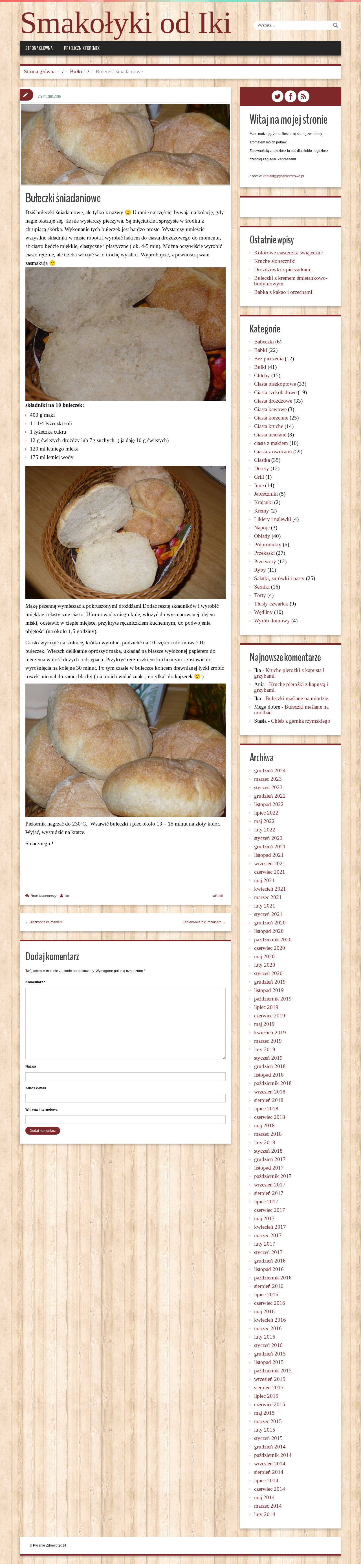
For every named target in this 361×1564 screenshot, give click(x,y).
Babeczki (264, 342)
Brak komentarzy (43, 896)
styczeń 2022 (268, 838)
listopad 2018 (269, 1075)
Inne (259, 485)
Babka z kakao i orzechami (283, 292)
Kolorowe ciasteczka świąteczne (288, 253)
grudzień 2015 (270, 1354)
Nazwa (30, 1066)
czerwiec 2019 (269, 1016)
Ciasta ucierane (270, 435)
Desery (261, 468)
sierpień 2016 (268, 1286)
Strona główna (38, 48)
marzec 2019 (268, 1041)
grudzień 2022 (270, 796)
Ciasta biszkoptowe (275, 384)
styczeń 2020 (268, 973)
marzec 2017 (268, 1235)
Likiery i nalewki (272, 519)
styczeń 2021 (268, 914)
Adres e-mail (35, 1088)
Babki (260, 350)
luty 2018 (264, 1142)
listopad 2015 (269, 1362)
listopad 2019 (269, 990)
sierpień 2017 (268, 1193)
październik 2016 (273, 1278)
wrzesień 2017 (269, 1185)
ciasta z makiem (271, 443)
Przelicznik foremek (82, 48)
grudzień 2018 (270, 1066)
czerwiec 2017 (269, 1210)
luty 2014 (264, 1514)
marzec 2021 (268, 897)
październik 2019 (273, 999)
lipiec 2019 (266, 1007)
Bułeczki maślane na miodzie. (297, 698)
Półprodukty (267, 544)
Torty (260, 595)
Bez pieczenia (268, 358)
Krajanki (263, 502)
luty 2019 (264, 1049)
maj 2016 (264, 1311)
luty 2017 (264, 1244)
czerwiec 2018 (269, 1117)
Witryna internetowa (41, 1110)
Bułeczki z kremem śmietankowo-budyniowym (290, 281)
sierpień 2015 (268, 1387)
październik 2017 (273, 1176)
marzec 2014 (268, 1506)
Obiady (262, 536)
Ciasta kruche (268, 426)
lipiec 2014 (266, 1480)
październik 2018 (273, 1083)
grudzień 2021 (270, 846)
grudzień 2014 (270, 1447)
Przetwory (265, 561)
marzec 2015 (268, 1421)
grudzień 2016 (270, 1261)
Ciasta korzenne (271, 418)
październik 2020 (273, 939)
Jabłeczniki (266, 494)
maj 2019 (264, 1024)
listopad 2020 (269, 931)
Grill (259, 477)
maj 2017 (264, 1218)
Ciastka (262, 460)
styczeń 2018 (268, 1151)
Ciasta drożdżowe (273, 401)
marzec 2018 (268, 1134)
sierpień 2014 (268, 1472)
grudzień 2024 (270, 770)
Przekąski (264, 553)
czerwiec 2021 (269, 872)
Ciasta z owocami (273, 451)
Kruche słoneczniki (275, 261)
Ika (67, 896)
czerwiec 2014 (269, 1489)
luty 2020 (264, 965)
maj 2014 (264, 1497)
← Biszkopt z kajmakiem (44, 922)
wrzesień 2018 (269, 1092)
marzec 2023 (268, 779)
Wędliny (263, 612)
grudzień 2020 (270, 923)
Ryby (260, 570)
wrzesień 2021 (269, 863)
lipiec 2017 (266, 1201)
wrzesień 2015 (269, 1379)
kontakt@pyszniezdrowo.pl (283, 176)
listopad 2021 (269, 855)
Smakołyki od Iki (126, 22)
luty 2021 (264, 906)
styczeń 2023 (268, 787)
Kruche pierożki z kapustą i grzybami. (289, 673)
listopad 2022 (269, 804)
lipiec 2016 (266, 1294)
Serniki (262, 587)
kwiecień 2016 (270, 1320)
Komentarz (35, 982)
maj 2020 (264, 956)
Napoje (262, 528)
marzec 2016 (268, 1328)
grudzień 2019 (270, 982)
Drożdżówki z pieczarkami (283, 269)
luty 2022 (264, 830)
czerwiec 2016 (269, 1303)
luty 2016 (264, 1337)
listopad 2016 (269, 1269)
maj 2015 (264, 1413)
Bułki (76, 71)
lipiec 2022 (266, 813)
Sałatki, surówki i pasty (279, 578)
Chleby (262, 375)
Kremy (261, 511)
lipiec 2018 (266, 1109)
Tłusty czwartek (271, 604)
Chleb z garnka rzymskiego (300, 721)
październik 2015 (273, 1371)
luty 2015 (264, 1430)
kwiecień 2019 (270, 1032)
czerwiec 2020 (269, 948)
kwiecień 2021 (270, 889)
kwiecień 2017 (270, 1227)
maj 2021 (264, 880)
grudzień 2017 (270, 1159)
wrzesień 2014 (269, 1464)
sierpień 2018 (268, 1100)
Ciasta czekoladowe (275, 392)
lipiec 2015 (266, 1396)
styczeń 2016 (268, 1345)
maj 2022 (264, 821)
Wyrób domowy (272, 621)
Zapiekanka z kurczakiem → (204, 922)
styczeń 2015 (268, 1438)
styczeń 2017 (268, 1252)
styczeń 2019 (268, 1058)
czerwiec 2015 (269, 1404)
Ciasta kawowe (270, 409)
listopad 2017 (269, 1168)
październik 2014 (273, 1455)
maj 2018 (264, 1125)
